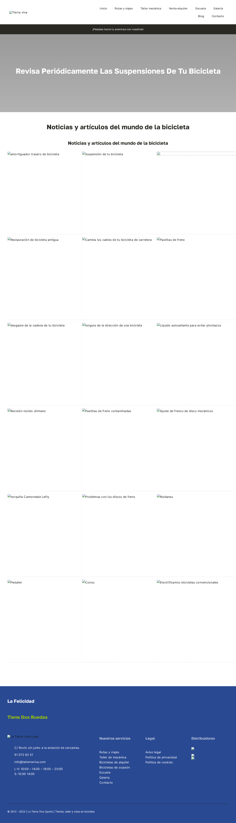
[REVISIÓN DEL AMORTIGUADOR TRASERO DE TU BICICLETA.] (62, 196)
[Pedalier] (62, 624)
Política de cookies (159, 762)
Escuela (104, 772)
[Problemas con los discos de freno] (136, 538)
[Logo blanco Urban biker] (210, 758)
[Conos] (136, 624)
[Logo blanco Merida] (207, 755)
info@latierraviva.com (30, 762)
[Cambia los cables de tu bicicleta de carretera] (136, 281)
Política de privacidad (161, 757)
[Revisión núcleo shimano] (62, 453)
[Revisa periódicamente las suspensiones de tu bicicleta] (136, 196)
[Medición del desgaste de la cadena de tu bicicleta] (62, 367)
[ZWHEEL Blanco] (208, 748)
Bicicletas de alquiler (114, 762)
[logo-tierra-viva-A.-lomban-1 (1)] (18, 12)
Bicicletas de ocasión (114, 767)
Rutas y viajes (109, 752)
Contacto (106, 782)
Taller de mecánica (112, 757)
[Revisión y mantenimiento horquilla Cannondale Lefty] (62, 538)
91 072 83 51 (23, 755)
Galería (104, 777)
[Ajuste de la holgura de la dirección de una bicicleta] (136, 367)
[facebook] (220, 811)
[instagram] (75, 12)
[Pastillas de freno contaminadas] (136, 453)
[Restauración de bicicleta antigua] (62, 281)
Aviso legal (153, 752)
